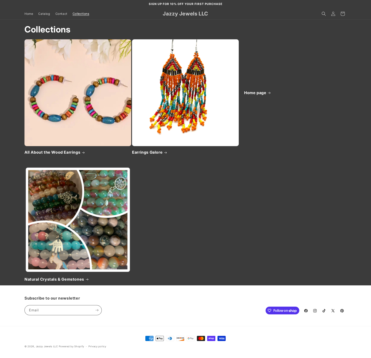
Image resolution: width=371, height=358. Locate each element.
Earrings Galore (147, 152)
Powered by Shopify (71, 346)
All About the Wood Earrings (52, 152)
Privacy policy (97, 346)
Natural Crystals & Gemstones (54, 279)
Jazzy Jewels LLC (47, 346)
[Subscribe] (97, 310)
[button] (323, 13)
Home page (255, 92)
